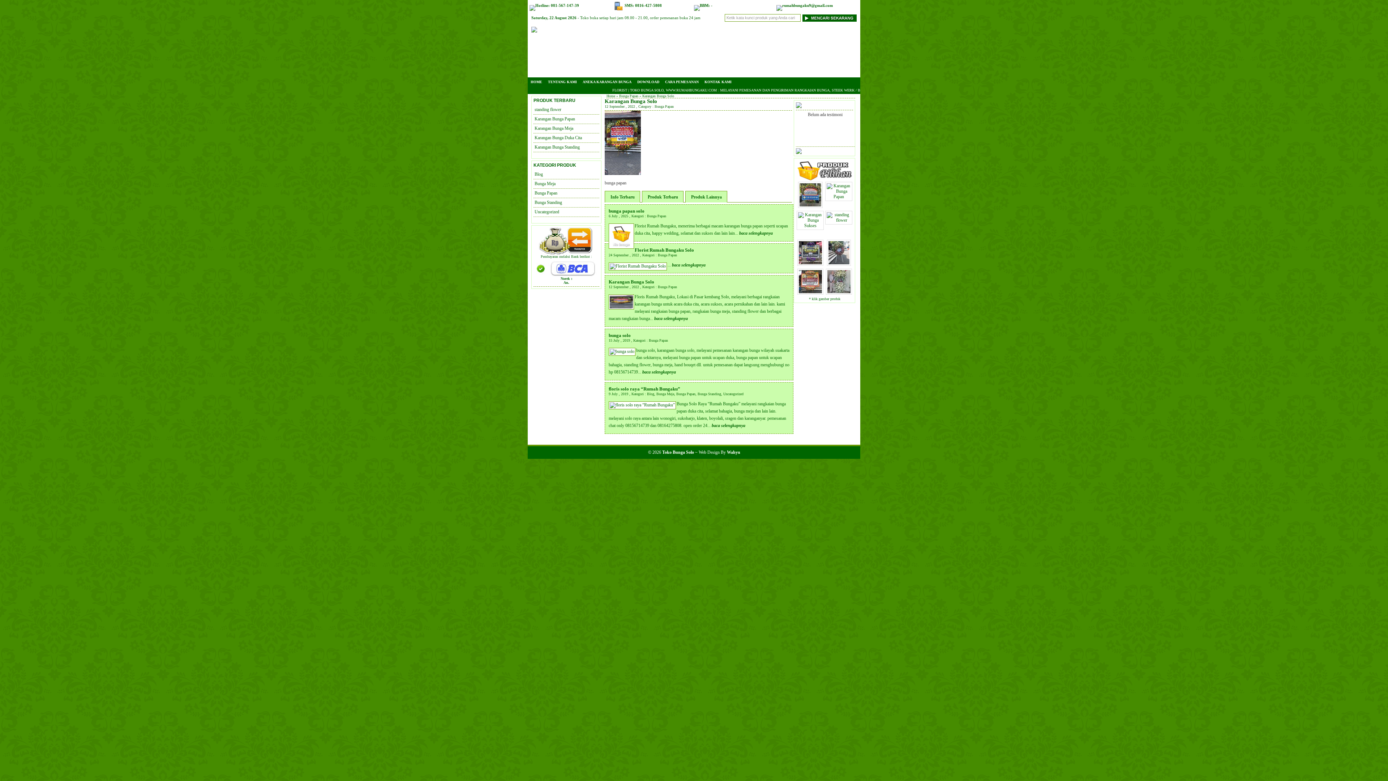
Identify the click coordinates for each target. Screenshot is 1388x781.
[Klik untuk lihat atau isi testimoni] (799, 151)
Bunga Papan (628, 96)
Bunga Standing (709, 394)
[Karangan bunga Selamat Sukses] (810, 205)
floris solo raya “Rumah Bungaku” (644, 389)
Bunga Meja (665, 394)
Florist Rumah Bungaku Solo (664, 250)
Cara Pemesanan (682, 82)
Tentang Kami (562, 82)
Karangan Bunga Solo (631, 101)
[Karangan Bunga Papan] (838, 198)
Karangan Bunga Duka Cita (558, 137)
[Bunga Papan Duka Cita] (810, 263)
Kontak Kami (718, 82)
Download (648, 82)
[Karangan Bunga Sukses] (810, 227)
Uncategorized (733, 394)
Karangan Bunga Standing (557, 147)
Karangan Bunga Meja (554, 128)
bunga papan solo (626, 211)
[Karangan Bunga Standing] (839, 263)
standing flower (548, 109)
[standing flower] (838, 222)
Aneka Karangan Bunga (607, 82)
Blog (650, 394)
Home (536, 82)
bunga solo (620, 335)
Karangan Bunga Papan (555, 118)
